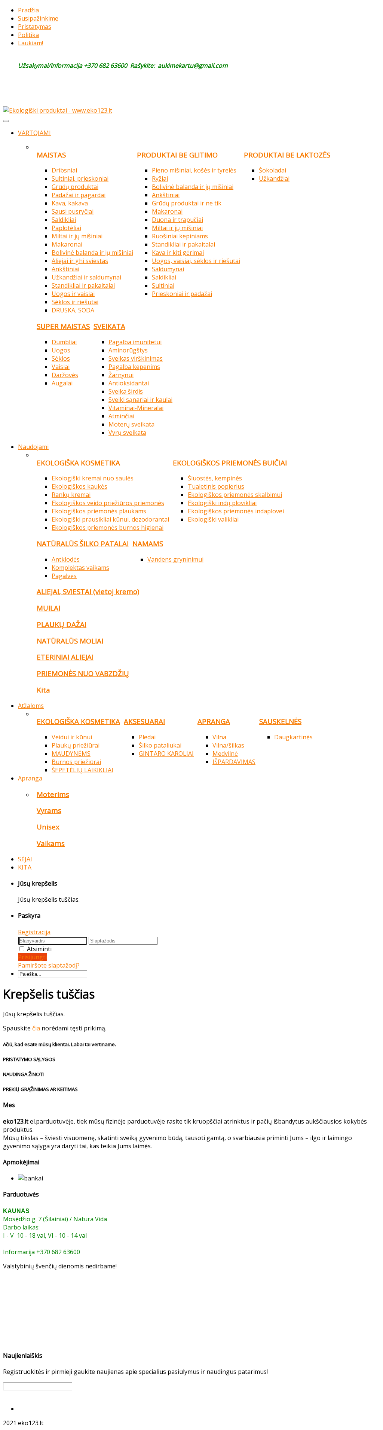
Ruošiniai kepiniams (180, 236)
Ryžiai (160, 178)
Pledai (147, 737)
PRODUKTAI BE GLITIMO (177, 154)
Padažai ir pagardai (78, 195)
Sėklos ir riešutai (75, 302)
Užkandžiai (274, 178)
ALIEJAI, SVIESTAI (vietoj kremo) (88, 591)
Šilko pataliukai (160, 745)
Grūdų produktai (75, 187)
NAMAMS (147, 543)
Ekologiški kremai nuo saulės (93, 478)
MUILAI (48, 607)
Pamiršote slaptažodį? (49, 965)
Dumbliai (64, 342)
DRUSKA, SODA (73, 310)
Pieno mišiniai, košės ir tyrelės (194, 170)
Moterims (53, 794)
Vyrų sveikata (127, 432)
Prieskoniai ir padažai (182, 294)
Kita (43, 689)
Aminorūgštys (128, 350)
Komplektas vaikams (80, 567)
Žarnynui (121, 375)
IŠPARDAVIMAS (233, 762)
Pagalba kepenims (134, 367)
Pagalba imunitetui (135, 342)
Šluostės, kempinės (215, 478)
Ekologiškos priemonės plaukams (99, 511)
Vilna (219, 737)
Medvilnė (225, 753)
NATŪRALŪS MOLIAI (70, 640)
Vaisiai (61, 367)
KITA (24, 867)
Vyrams (49, 810)
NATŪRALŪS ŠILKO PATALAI (83, 543)
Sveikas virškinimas (135, 358)
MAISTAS (51, 154)
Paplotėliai (66, 228)
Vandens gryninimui (175, 559)
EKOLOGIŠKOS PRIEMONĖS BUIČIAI (230, 462)
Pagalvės (64, 576)
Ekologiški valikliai (213, 519)
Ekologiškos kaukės (79, 486)
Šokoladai (272, 170)
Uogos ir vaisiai (73, 294)
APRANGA (213, 721)
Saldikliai (64, 220)
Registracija (34, 932)
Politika (28, 35)
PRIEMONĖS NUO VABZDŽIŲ (83, 673)
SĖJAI (25, 859)
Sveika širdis (125, 391)
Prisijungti (32, 957)
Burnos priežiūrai (76, 762)
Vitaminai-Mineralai (135, 408)
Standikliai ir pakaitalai (83, 285)
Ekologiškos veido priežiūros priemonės (108, 503)
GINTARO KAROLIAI (166, 753)
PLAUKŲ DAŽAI (61, 624)
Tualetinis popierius (216, 486)
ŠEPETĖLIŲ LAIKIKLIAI (82, 770)
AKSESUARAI (144, 721)
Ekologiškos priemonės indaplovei (236, 511)
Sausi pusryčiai (73, 211)
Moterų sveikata (131, 424)
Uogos (61, 350)
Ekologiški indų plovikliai (222, 503)
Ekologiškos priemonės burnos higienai (107, 527)
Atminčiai (121, 416)
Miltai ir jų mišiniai (77, 236)
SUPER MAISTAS (63, 326)
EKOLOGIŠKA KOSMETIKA (78, 462)
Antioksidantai (128, 383)
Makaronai (67, 244)
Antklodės (66, 559)
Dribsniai (64, 170)
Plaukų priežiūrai (75, 745)
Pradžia (28, 10)
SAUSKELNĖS (280, 721)
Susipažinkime (38, 18)
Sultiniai (163, 285)
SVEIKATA (109, 326)
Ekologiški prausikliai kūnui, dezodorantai (110, 519)
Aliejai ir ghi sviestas (80, 261)
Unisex (48, 826)
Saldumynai (168, 269)
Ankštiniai (65, 269)
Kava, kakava (70, 203)
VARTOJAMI (34, 133)
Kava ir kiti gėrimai (178, 252)
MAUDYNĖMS (71, 753)
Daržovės (65, 375)
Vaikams (51, 843)
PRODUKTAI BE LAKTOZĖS (287, 154)
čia (36, 1028)
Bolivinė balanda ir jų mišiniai (92, 252)
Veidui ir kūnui (72, 737)
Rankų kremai (71, 495)
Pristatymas (34, 26)
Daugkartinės (293, 737)
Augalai (62, 383)
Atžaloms (31, 706)
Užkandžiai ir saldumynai (86, 277)
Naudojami (33, 447)
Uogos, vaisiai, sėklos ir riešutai (196, 261)
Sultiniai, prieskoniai (80, 178)
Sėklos (61, 358)
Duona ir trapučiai (177, 220)
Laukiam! (30, 43)
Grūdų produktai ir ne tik (186, 203)
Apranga (30, 778)
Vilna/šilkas (228, 745)
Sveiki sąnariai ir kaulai (140, 399)
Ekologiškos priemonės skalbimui (235, 495)
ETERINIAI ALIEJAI (65, 656)
